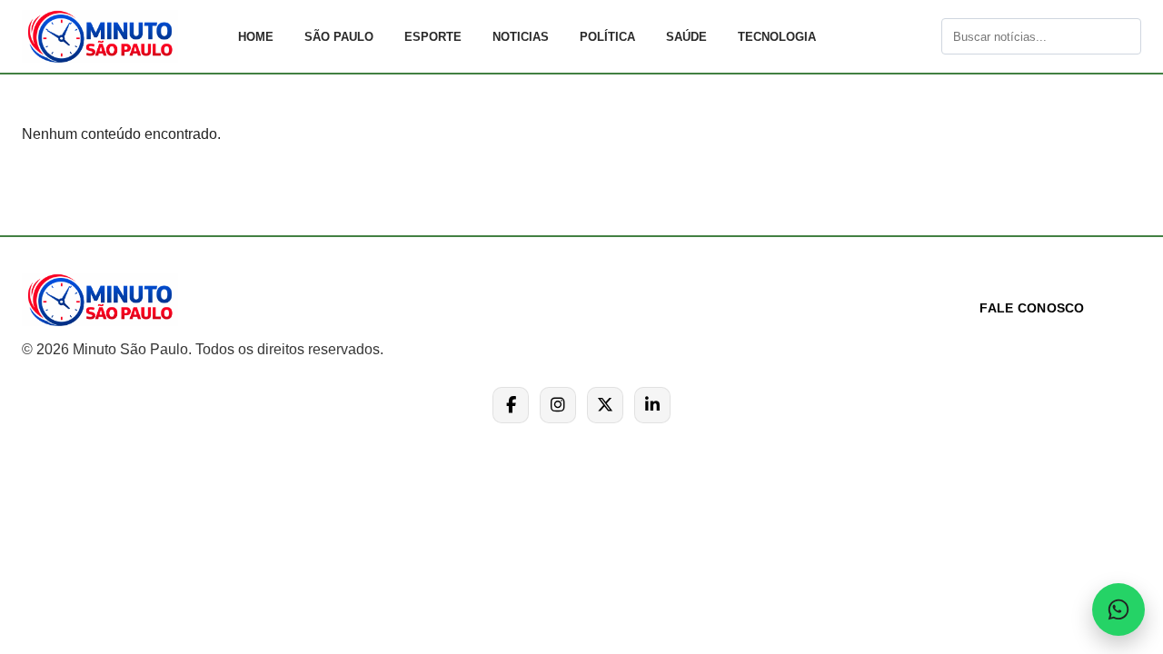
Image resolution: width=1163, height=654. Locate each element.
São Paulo (338, 37)
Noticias (520, 37)
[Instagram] (558, 405)
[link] (122, 36)
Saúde (686, 37)
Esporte (433, 37)
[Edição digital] (926, 36)
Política (607, 37)
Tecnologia (777, 37)
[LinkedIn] (652, 405)
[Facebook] (510, 405)
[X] (605, 405)
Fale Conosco (1031, 308)
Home (255, 37)
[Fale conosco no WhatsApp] (1118, 609)
